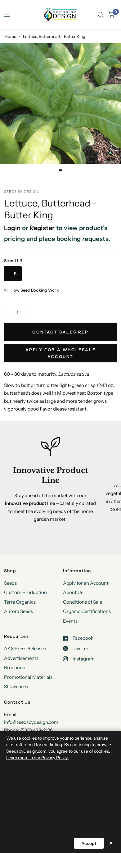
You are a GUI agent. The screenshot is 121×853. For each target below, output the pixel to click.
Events (70, 621)
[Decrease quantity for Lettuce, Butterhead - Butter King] (9, 312)
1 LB (13, 273)
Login (12, 228)
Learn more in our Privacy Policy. (37, 757)
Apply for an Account (86, 583)
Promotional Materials (28, 677)
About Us (73, 592)
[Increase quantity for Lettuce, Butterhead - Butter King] (26, 312)
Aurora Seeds (18, 611)
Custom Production (25, 592)
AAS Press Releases (25, 648)
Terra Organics (20, 602)
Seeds (10, 583)
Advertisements (21, 658)
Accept (88, 843)
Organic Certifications (87, 611)
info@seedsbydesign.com (31, 722)
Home (10, 36)
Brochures (15, 667)
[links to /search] (101, 14)
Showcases (16, 686)
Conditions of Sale (82, 602)
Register (42, 228)
